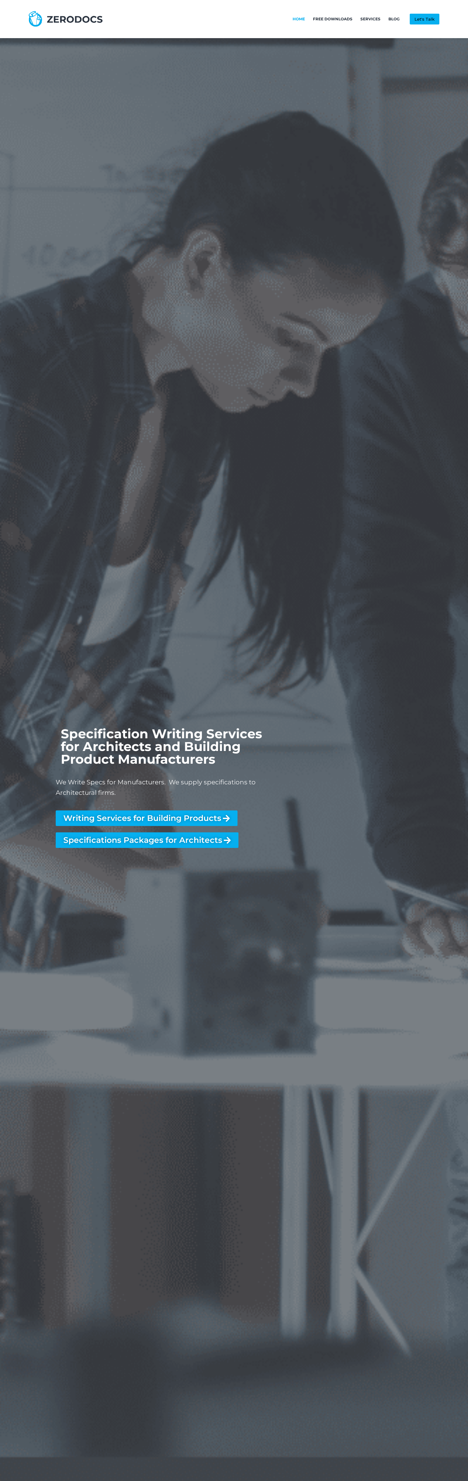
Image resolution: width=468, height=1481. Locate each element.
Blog (394, 19)
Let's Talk (425, 19)
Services (370, 19)
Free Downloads (332, 19)
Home (299, 19)
